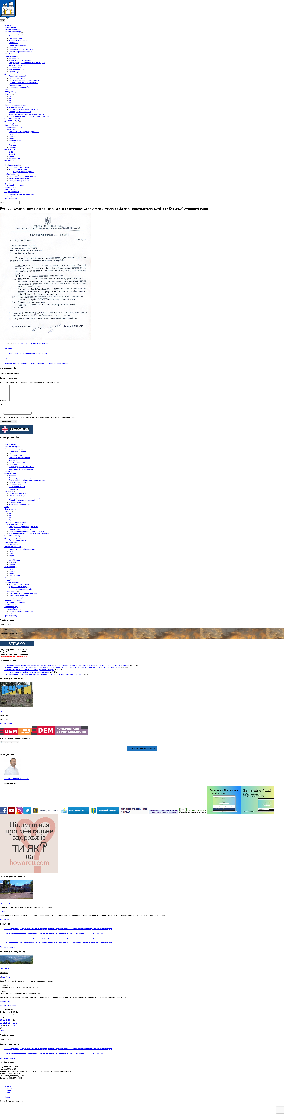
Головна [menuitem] (7, 25)
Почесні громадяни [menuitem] (12, 29)
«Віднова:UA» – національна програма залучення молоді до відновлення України (36, 363)
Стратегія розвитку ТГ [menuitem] (13, 118)
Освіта (3, 911)
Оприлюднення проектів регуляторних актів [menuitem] (26, 114)
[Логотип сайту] (8, 18)
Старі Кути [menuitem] (13, 136)
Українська (9, 742)
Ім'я (2, 404)
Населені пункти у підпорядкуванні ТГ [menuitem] (24, 132)
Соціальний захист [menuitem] (11, 192)
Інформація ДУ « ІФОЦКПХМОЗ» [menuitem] (21, 49)
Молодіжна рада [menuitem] (10, 91)
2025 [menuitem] (10, 98)
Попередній (8, 348)
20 (9, 1022)
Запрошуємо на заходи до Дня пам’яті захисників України (26, 672)
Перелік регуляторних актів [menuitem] (20, 112)
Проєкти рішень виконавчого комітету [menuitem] (24, 80)
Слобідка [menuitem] (12, 147)
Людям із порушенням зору (143, 748)
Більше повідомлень (8, 1005)
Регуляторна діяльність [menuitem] (13, 107)
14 (11, 1020)
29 (14, 1025)
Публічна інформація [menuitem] (12, 31)
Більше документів (7, 947)
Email (3, 409)
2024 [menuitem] (10, 100)
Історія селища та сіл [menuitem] (12, 129)
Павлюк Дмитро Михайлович (16, 779)
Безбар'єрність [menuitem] (10, 174)
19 (6, 1022)
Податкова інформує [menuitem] (17, 45)
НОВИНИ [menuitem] (8, 54)
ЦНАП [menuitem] (6, 89)
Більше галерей (6, 723)
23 (16, 1022)
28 (11, 1025)
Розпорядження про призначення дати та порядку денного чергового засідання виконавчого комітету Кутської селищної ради (58, 929)
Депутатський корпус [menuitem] (17, 65)
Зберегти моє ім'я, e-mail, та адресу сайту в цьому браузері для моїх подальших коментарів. (39, 417)
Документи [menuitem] (8, 74)
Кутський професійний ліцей (12, 903)
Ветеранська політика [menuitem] (13, 127)
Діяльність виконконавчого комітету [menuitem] (23, 83)
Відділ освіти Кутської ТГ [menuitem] (19, 167)
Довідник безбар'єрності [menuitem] (19, 180)
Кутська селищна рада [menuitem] (18, 169)
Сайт (2, 413)
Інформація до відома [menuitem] (17, 34)
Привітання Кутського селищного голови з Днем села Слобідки (29, 670)
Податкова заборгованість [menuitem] (15, 105)
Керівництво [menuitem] (14, 58)
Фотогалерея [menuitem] (9, 149)
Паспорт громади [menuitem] (11, 187)
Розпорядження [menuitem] (15, 85)
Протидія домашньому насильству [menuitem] (22, 194)
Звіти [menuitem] (11, 36)
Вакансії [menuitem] (7, 163)
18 (4, 1022)
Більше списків (6, 919)
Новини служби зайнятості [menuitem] (19, 40)
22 (14, 1022)
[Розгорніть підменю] (22, 32)
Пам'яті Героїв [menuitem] (10, 27)
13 (9, 1020)
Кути (2, 711)
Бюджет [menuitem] (7, 1090)
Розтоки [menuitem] (12, 145)
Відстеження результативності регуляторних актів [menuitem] (29, 116)
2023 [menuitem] (10, 103)
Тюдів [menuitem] (11, 138)
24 (1, 1025)
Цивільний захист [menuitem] (11, 125)
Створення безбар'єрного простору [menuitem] (23, 176)
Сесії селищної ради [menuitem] (17, 78)
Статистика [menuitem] (13, 43)
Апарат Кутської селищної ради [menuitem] (21, 60)
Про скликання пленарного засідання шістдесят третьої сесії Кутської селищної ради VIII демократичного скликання (54, 933)
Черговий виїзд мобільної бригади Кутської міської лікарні (27, 353)
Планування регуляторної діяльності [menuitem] (23, 109)
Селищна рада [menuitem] (10, 56)
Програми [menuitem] (13, 47)
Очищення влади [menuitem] (15, 38)
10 (1, 1020)
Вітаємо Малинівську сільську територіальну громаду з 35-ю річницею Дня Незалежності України (42, 674)
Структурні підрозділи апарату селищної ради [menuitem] (27, 63)
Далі (5, 358)
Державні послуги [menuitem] (11, 120)
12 (6, 1020)
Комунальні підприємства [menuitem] (14, 185)
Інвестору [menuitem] (8, 1095)
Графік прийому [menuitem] (10, 198)
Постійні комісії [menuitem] (15, 67)
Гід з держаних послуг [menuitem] (17, 123)
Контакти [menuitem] (8, 196)
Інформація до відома (21, 343)
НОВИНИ (34, 343)
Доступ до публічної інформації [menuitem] (21, 51)
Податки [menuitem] (7, 94)
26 (6, 1025)
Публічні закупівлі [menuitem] (11, 165)
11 (4, 1020)
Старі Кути (4, 968)
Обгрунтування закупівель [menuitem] (23, 172)
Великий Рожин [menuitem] (15, 140)
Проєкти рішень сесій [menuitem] (17, 76)
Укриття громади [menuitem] (11, 189)
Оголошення (43, 343)
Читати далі (5, 1001)
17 (1, 1022)
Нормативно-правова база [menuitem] (19, 87)
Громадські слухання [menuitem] (12, 183)
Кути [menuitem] (11, 134)
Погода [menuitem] (7, 1097)
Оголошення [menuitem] (9, 160)
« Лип (2, 1030)
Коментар (4, 400)
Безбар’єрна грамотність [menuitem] (19, 178)
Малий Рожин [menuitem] (14, 143)
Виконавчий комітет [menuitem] (17, 69)
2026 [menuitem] (10, 96)
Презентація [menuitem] (14, 71)
